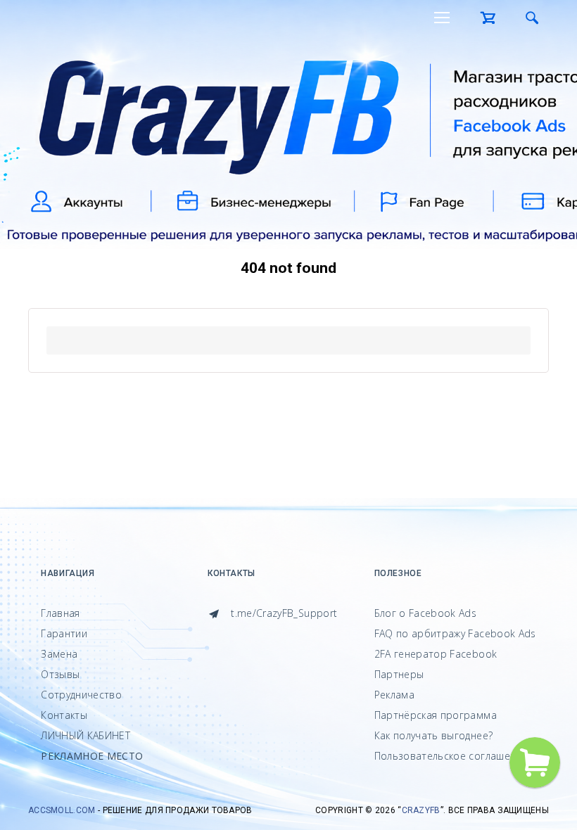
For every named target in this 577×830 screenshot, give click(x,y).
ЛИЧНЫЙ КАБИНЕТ (85, 735)
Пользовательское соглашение (451, 755)
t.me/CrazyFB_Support (282, 613)
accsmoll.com (62, 810)
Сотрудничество (81, 694)
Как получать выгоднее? (433, 735)
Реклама (394, 694)
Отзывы (60, 674)
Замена (59, 653)
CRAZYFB (421, 810)
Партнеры (399, 674)
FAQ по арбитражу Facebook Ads (455, 633)
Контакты (64, 715)
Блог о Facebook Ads (425, 613)
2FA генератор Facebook (435, 653)
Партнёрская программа (435, 715)
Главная (60, 613)
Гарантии (64, 633)
